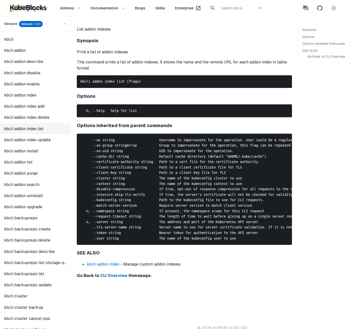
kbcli (8, 39)
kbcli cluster (16, 296)
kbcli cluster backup (23, 307)
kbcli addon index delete (27, 117)
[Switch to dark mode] (334, 8)
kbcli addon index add (24, 106)
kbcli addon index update (27, 140)
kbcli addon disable (22, 73)
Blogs (140, 8)
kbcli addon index (20, 95)
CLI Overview (114, 275)
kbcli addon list (18, 162)
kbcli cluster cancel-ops (27, 318)
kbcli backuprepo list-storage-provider (37, 262)
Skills (160, 8)
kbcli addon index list (23, 128)
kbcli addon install (21, 151)
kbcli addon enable (22, 84)
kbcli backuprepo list (24, 273)
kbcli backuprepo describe (29, 251)
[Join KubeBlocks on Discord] (306, 8)
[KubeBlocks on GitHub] (320, 8)
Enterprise (184, 8)
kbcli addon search (21, 184)
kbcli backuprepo (20, 218)
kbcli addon (15, 50)
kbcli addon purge (21, 173)
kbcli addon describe (23, 61)
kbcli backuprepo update (28, 285)
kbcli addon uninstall (23, 195)
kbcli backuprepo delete (27, 240)
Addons (67, 8)
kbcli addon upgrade (23, 206)
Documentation (104, 8)
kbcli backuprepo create (27, 229)
